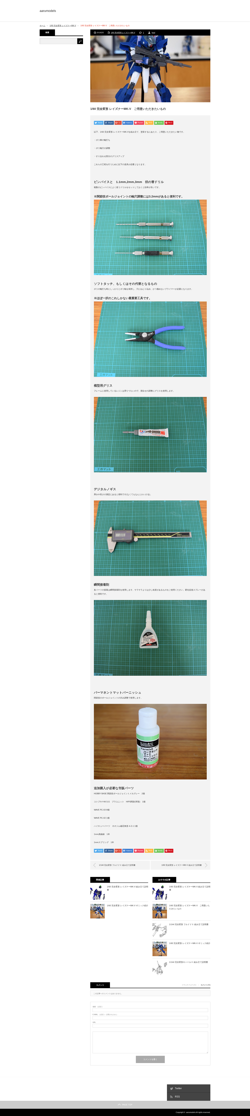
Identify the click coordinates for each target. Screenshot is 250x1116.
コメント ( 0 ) (205, 985)
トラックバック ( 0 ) (189, 985)
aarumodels (48, 10)
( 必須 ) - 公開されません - (105, 1014)
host (153, 33)
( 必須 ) (97, 1006)
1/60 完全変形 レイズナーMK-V (63, 26)
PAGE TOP (127, 1105)
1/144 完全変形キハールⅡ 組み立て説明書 (188, 962)
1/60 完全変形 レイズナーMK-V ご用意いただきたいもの (189, 907)
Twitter (178, 1088)
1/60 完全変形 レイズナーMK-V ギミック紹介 (127, 905)
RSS (177, 1096)
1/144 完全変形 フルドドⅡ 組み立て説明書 (117, 865)
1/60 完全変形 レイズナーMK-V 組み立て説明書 (181, 865)
